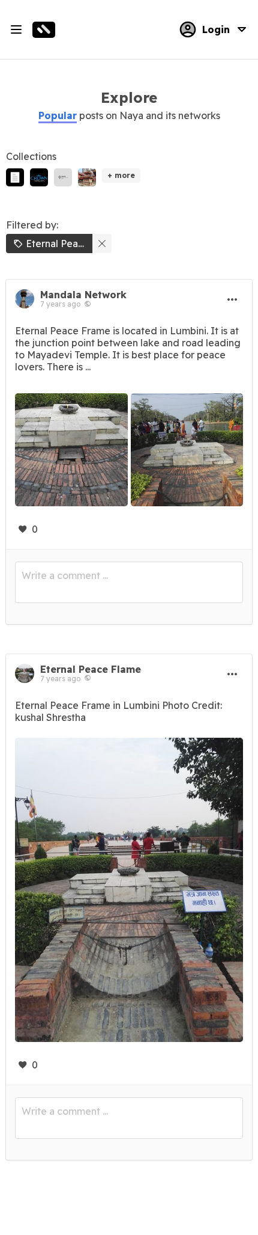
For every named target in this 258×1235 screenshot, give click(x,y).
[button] (57, 115)
